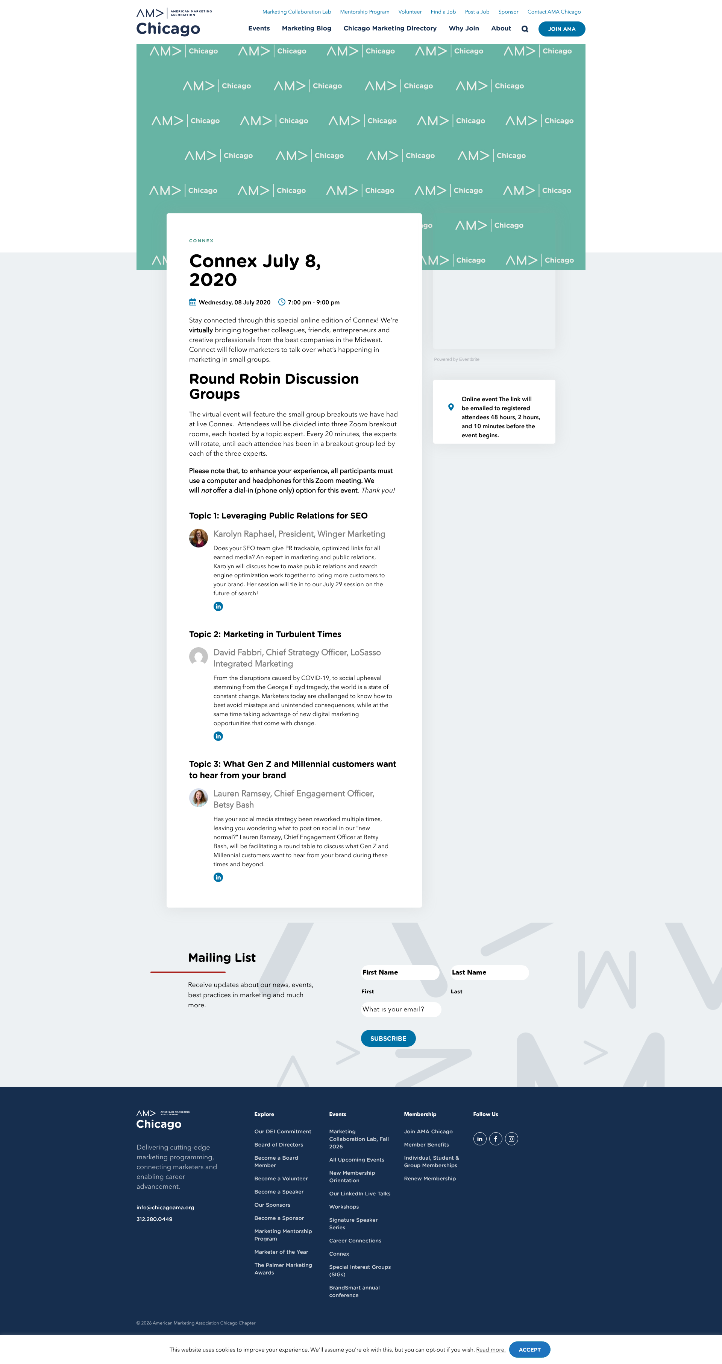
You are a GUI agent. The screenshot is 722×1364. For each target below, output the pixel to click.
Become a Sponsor (279, 1218)
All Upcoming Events (356, 1160)
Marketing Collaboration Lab (296, 12)
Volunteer (410, 12)
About (501, 29)
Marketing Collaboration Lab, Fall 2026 (359, 1139)
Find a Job (443, 12)
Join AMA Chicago (428, 1131)
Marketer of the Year (281, 1252)
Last (457, 992)
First (367, 992)
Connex (201, 241)
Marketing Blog (307, 29)
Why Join (464, 29)
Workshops (344, 1207)
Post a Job (477, 12)
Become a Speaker (279, 1192)
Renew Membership (430, 1179)
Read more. (491, 1350)
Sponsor (509, 12)
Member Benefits (426, 1145)
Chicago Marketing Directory (390, 29)
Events (259, 29)
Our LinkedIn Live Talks (359, 1194)
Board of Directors (279, 1145)
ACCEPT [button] (530, 1350)
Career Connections (355, 1241)
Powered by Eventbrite (456, 359)
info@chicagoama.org (165, 1207)
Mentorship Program (365, 12)
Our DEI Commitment (283, 1131)
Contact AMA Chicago (554, 12)
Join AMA (562, 29)
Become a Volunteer (281, 1179)
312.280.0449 (155, 1219)
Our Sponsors (273, 1205)
